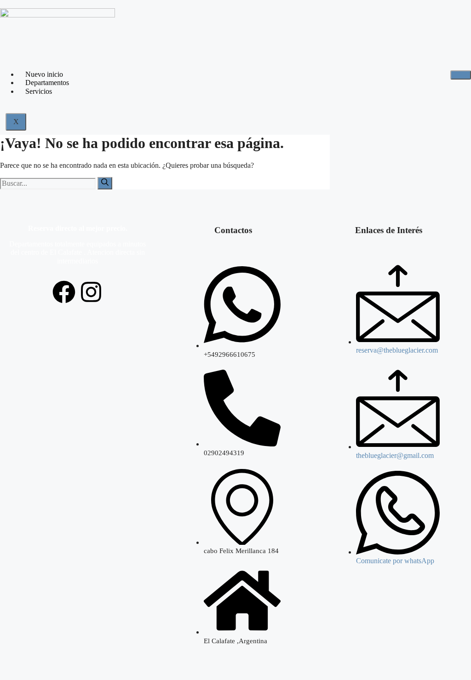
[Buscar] (105, 183)
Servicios (38, 91)
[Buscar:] (49, 183)
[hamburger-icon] (460, 75)
